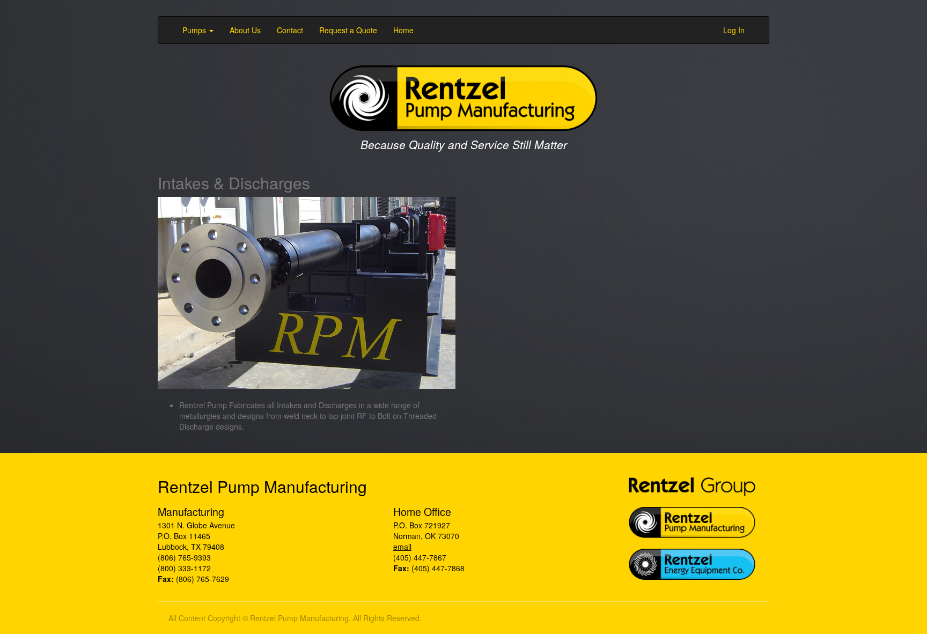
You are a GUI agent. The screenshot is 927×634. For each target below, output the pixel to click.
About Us (245, 30)
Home (403, 30)
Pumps (195, 30)
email (402, 546)
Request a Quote (348, 30)
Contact (290, 30)
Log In (734, 30)
